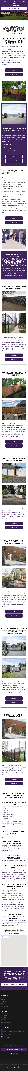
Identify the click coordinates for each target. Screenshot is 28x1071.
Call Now (14, 70)
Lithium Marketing (14, 1066)
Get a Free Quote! (4, 1006)
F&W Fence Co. (6, 592)
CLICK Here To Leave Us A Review (14, 1049)
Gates (2, 1021)
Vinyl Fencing (3, 1017)
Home (2, 998)
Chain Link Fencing (5, 1014)
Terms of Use (4, 1003)
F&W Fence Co (18, 275)
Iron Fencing (3, 1019)
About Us (3, 999)
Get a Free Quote (14, 8)
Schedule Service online (14, 985)
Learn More (14, 355)
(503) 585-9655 (14, 5)
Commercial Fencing (5, 1022)
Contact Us (14, 74)
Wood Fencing (4, 1015)
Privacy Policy (4, 1005)
